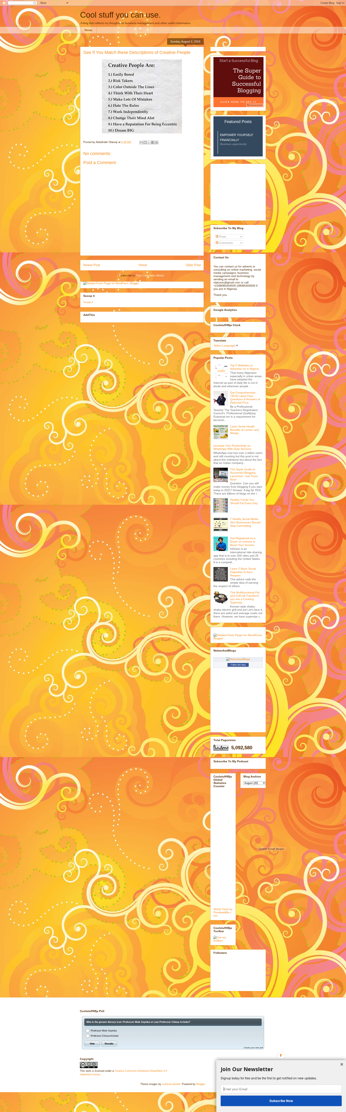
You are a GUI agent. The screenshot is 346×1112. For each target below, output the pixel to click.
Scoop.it (88, 302)
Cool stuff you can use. (120, 14)
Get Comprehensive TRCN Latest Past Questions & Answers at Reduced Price (245, 397)
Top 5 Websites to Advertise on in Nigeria (244, 367)
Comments (225, 242)
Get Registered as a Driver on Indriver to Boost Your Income (242, 542)
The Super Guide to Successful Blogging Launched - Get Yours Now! (244, 474)
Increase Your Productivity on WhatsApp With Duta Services (232, 447)
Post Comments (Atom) (150, 275)
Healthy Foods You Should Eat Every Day (244, 501)
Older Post (193, 265)
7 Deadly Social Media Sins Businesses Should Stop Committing (245, 522)
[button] (281, 1069)
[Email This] (141, 142)
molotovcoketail (171, 1084)
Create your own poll (253, 1048)
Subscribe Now (281, 1100)
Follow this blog (238, 665)
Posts (222, 236)
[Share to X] (149, 142)
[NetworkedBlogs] (238, 659)
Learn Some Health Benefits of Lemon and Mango (244, 430)
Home (88, 30)
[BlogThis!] (145, 142)
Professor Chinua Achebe (105, 1035)
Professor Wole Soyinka (104, 1030)
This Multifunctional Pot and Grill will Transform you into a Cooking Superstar (245, 597)
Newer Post (91, 265)
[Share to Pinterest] (157, 142)
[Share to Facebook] (153, 142)
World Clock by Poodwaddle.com (222, 912)
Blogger (200, 1084)
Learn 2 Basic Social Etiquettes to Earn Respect (243, 572)
